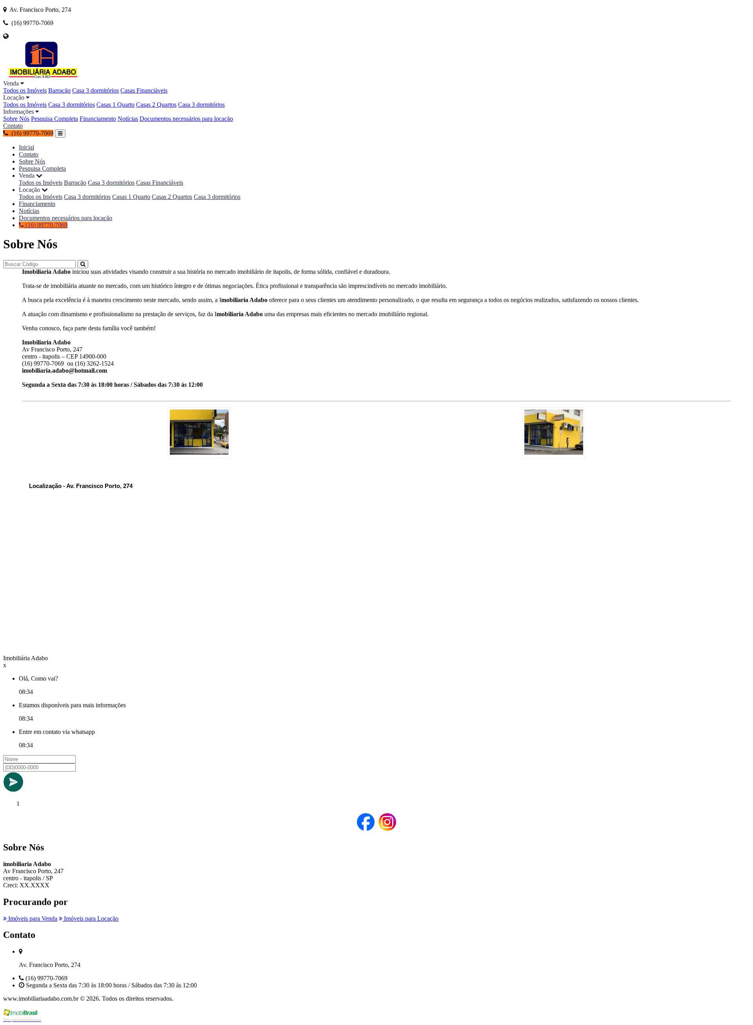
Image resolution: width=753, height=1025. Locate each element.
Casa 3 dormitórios (95, 90)
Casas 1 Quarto (115, 104)
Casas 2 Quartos (156, 104)
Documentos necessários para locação (186, 118)
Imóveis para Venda (32, 918)
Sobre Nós (16, 118)
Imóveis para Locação (90, 918)
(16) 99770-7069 (45, 225)
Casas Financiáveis (143, 90)
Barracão (59, 90)
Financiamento (98, 118)
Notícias (128, 118)
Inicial (26, 147)
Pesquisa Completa (54, 118)
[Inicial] (42, 76)
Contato (13, 125)
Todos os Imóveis (25, 90)
